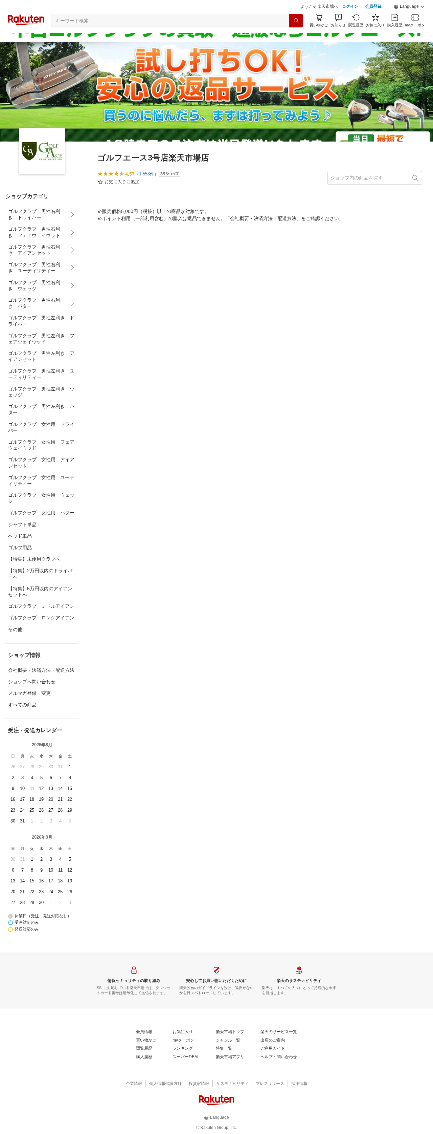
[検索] (296, 20)
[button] (409, 7)
